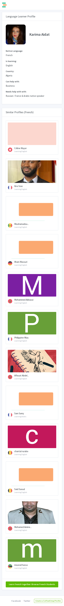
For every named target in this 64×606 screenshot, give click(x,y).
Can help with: (13, 81)
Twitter (27, 600)
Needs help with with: (16, 91)
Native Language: (14, 51)
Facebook (16, 600)
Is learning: (11, 61)
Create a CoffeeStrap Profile (48, 601)
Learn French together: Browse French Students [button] (32, 584)
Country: (10, 71)
